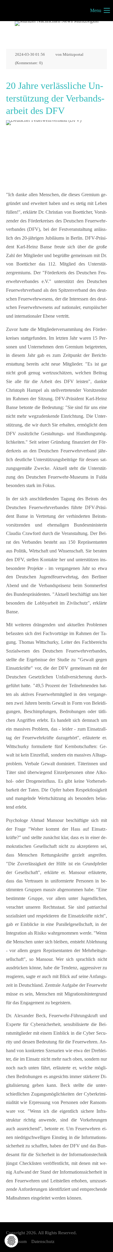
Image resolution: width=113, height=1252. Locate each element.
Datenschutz (43, 1241)
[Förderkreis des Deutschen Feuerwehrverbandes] (56, 153)
